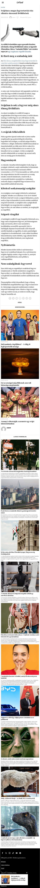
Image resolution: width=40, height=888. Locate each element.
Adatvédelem (5, 865)
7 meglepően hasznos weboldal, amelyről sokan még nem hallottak (19, 677)
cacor (13, 17)
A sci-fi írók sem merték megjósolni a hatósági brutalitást (18, 471)
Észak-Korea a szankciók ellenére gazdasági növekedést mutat (18, 512)
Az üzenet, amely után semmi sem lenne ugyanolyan (17, 759)
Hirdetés (4, 886)
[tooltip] (10, 298)
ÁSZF (2, 868)
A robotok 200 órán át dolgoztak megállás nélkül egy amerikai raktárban (17, 594)
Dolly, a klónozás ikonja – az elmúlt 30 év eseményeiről (18, 798)
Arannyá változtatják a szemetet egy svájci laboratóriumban (17, 422)
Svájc (20, 302)
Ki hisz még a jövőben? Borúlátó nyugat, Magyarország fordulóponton (18, 553)
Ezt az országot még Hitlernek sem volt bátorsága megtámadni (16, 384)
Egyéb (3, 7)
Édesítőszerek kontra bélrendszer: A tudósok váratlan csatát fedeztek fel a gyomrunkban (20, 636)
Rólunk (3, 862)
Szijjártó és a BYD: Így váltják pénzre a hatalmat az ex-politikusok (17, 718)
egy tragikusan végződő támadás (19, 51)
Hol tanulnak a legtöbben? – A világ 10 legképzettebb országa (15, 345)
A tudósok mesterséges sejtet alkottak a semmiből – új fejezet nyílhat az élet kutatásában (18, 839)
